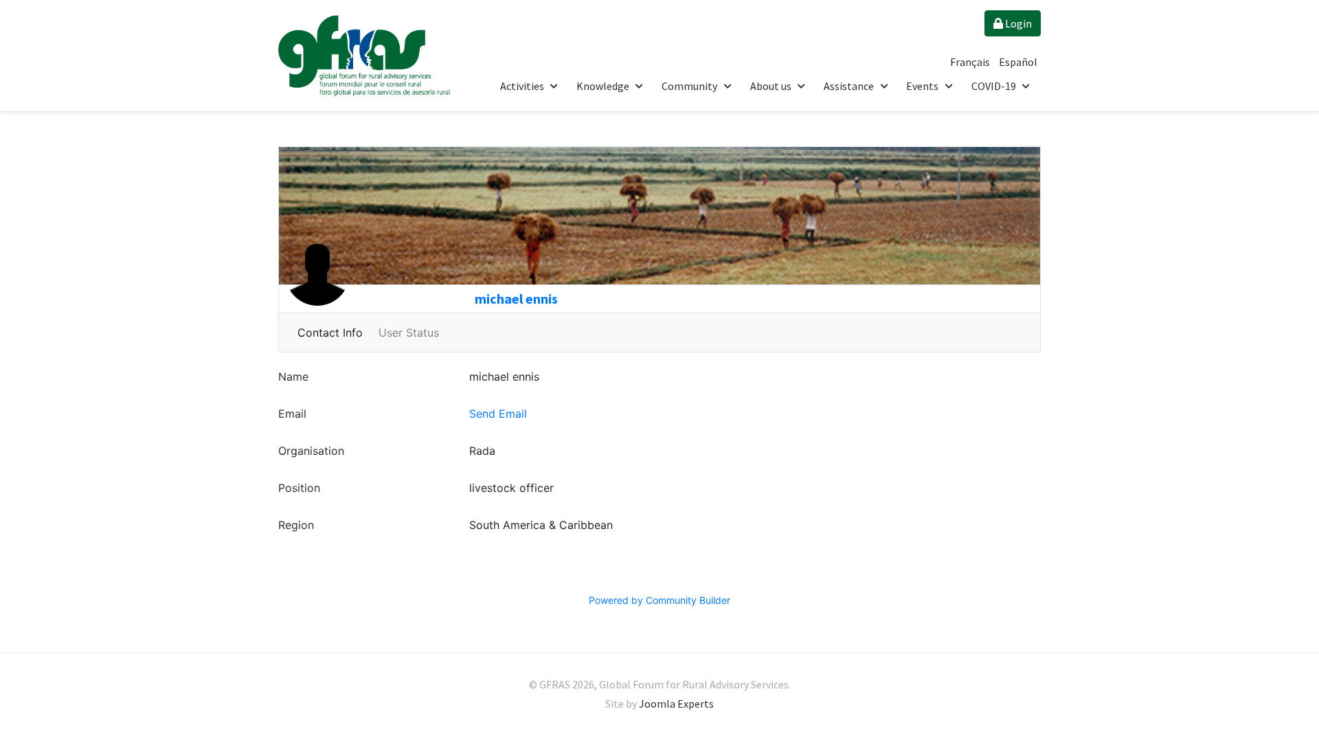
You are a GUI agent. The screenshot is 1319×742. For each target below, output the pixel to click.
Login (1017, 23)
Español (1018, 62)
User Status (409, 332)
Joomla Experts (676, 703)
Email (292, 413)
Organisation (311, 451)
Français (971, 62)
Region (296, 525)
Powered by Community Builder (659, 600)
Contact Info (330, 332)
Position (299, 488)
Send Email (498, 413)
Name (293, 376)
